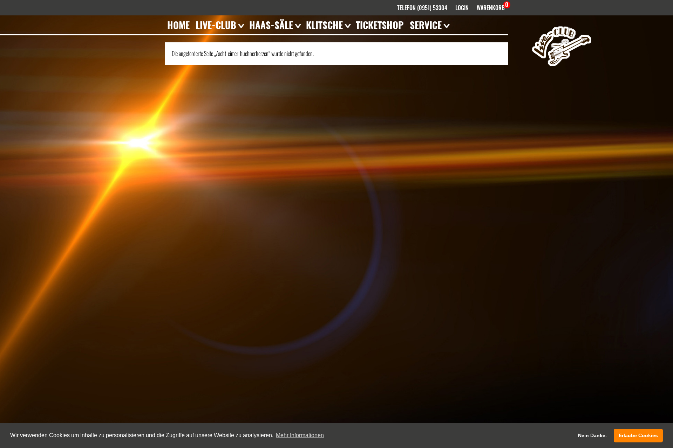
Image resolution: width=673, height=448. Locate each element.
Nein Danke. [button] (592, 435)
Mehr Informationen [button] (300, 435)
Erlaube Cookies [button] (638, 435)
